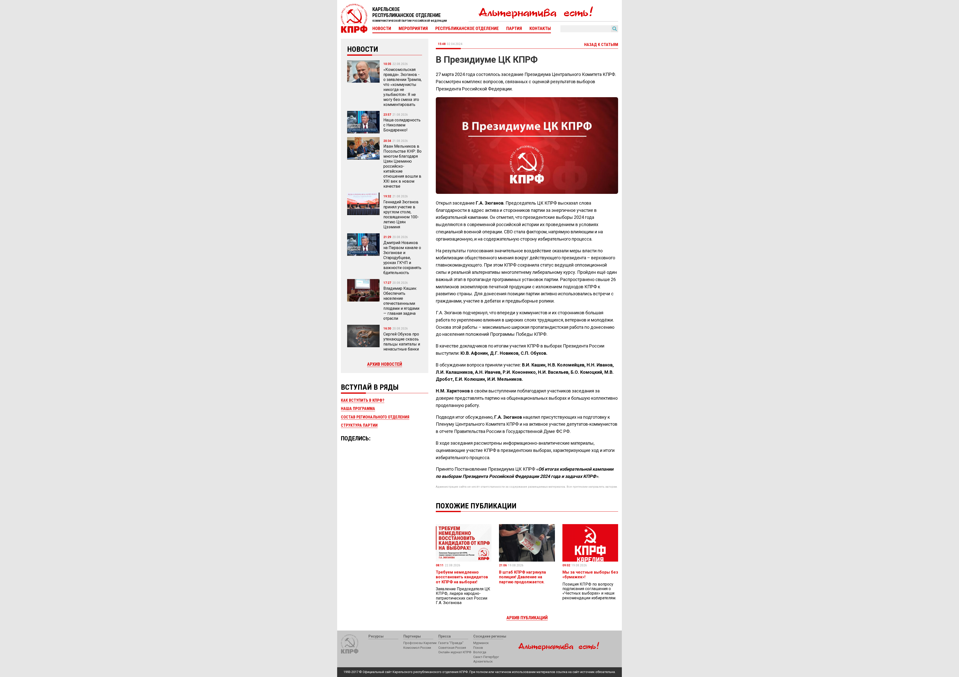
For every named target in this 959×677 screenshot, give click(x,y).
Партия (514, 28)
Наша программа (358, 408)
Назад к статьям (601, 44)
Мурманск (481, 643)
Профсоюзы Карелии (420, 643)
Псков (478, 648)
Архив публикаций (527, 617)
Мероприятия (413, 28)
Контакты (540, 28)
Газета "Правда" (451, 643)
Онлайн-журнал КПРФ (454, 652)
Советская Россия (452, 648)
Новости (381, 28)
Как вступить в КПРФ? (362, 400)
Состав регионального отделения (375, 417)
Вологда (479, 652)
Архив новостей (384, 364)
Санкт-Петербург (486, 657)
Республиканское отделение (467, 28)
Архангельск (483, 661)
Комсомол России (417, 648)
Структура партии (359, 425)
